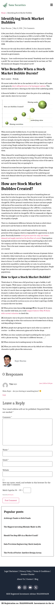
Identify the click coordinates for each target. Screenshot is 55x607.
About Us (21, 579)
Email (6, 460)
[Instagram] (24, 587)
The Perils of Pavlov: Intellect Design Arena (22, 553)
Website (6, 470)
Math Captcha (8, 490)
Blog (36, 579)
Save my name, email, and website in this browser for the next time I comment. (26, 484)
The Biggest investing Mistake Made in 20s (22, 527)
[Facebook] (19, 587)
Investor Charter (27, 574)
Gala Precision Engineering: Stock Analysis (22, 544)
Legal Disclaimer (11, 571)
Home (3, 13)
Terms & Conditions (41, 571)
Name (6, 450)
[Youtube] (30, 587)
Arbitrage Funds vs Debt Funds (17, 518)
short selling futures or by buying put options (29, 86)
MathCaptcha (10, 494)
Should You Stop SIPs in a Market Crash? (21, 535)
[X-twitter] (35, 587)
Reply (4, 395)
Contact (29, 579)
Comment (7, 417)
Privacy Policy (26, 571)
